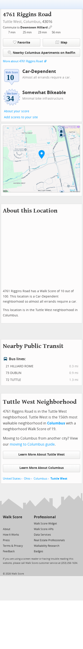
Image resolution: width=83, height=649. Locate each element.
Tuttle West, (13, 22)
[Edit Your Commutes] (50, 27)
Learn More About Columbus (41, 468)
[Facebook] (12, 523)
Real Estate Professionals (49, 540)
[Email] (19, 523)
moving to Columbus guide (32, 444)
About (6, 529)
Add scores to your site (21, 117)
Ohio (27, 478)
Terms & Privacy (13, 545)
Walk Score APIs (44, 529)
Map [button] (64, 42)
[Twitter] (5, 523)
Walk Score (12, 517)
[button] (41, 154)
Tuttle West (58, 478)
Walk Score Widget (45, 523)
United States (12, 478)
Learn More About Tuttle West (41, 454)
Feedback (9, 551)
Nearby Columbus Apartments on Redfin (44, 53)
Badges (38, 551)
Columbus (32, 22)
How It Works (11, 534)
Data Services (42, 534)
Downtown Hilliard (34, 27)
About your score (16, 111)
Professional (45, 517)
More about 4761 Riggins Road (23, 61)
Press (6, 540)
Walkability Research (46, 545)
